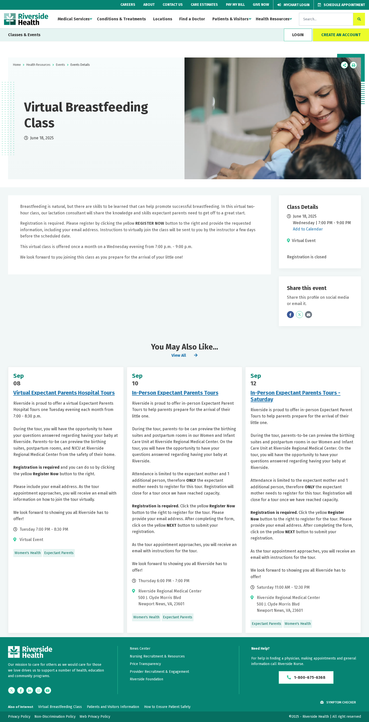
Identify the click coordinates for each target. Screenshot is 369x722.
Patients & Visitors (230, 19)
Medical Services (74, 19)
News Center (140, 648)
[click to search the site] (359, 19)
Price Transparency (145, 664)
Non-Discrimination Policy (55, 716)
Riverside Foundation (146, 679)
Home (17, 65)
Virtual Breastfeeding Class (60, 707)
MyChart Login (296, 5)
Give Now (261, 5)
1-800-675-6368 (309, 677)
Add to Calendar (308, 229)
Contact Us (173, 5)
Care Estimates (204, 5)
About (149, 5)
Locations (162, 19)
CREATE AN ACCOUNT (341, 34)
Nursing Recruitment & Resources (157, 656)
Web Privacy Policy (95, 716)
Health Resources (272, 19)
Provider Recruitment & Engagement (159, 672)
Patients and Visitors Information (113, 707)
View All (178, 355)
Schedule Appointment (344, 5)
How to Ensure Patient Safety (167, 707)
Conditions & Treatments (121, 19)
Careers (127, 5)
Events (60, 65)
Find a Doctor (192, 19)
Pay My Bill (235, 5)
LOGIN (298, 34)
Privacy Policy (19, 716)
